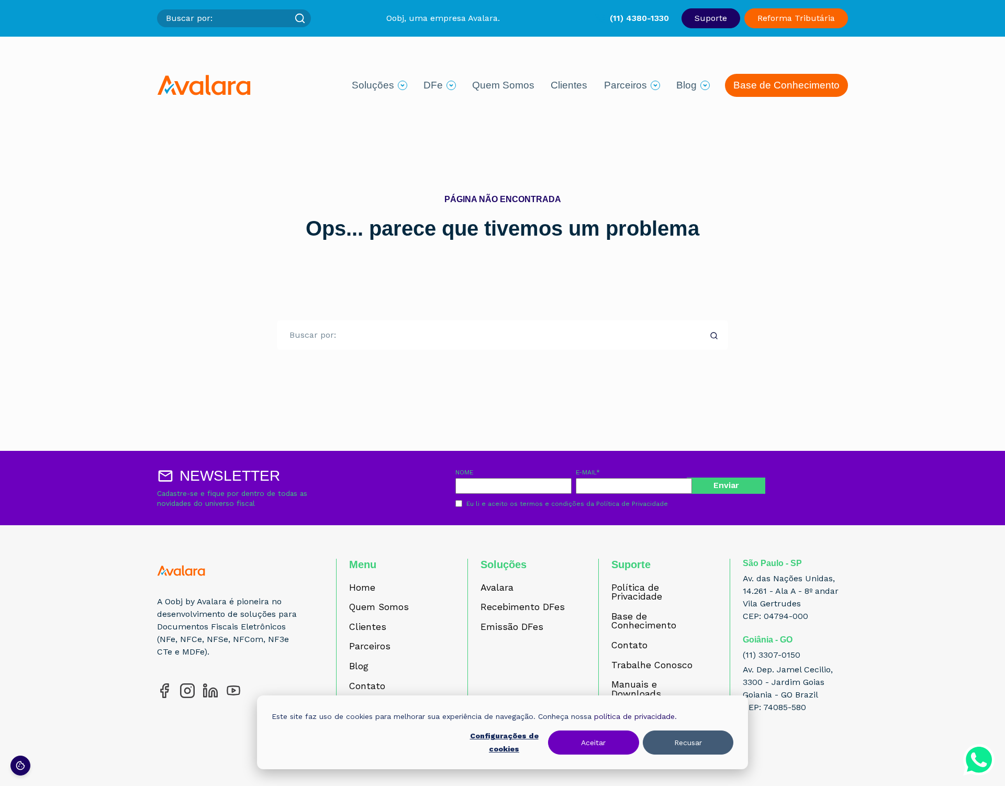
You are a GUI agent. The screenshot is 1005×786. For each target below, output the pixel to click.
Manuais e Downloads (636, 689)
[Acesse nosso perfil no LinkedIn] (210, 690)
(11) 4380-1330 (639, 18)
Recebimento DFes (523, 607)
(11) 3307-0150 (771, 655)
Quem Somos (503, 85)
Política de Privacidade (632, 503)
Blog (686, 85)
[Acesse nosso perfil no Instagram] (187, 690)
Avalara (497, 588)
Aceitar (593, 742)
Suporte (711, 18)
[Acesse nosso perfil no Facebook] (164, 690)
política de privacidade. (635, 716)
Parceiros (625, 85)
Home (362, 588)
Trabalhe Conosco (652, 665)
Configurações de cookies (504, 742)
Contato (367, 686)
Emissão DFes (512, 627)
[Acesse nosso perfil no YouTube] (233, 690)
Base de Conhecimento (786, 85)
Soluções (373, 85)
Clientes (569, 85)
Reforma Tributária (796, 18)
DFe (433, 85)
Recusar (688, 742)
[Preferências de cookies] (20, 766)
